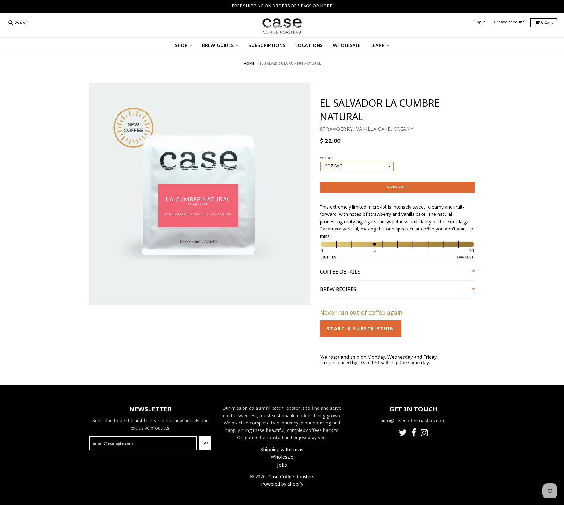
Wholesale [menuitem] (347, 46)
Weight (327, 158)
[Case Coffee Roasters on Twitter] (403, 434)
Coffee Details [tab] (340, 271)
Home (249, 64)
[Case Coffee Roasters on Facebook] (413, 434)
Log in (480, 22)
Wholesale (282, 457)
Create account (509, 22)
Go (205, 443)
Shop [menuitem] (181, 46)
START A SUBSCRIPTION (360, 328)
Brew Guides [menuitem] (218, 46)
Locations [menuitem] (309, 46)
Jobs (282, 465)
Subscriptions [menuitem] (267, 46)
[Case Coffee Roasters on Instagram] (424, 434)
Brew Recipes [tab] (339, 289)
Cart (547, 22)
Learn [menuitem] (377, 46)
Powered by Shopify (282, 484)
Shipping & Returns (281, 450)
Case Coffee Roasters (291, 476)
